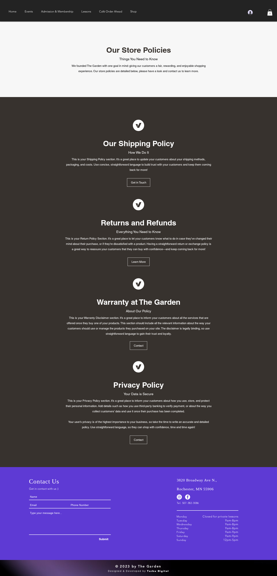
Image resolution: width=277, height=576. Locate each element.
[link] (269, 12)
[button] (29, 11)
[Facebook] (187, 497)
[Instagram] (179, 497)
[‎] (256, 12)
